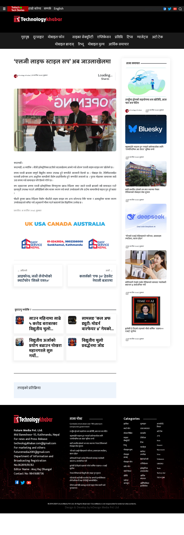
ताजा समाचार (145, 428)
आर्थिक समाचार (119, 44)
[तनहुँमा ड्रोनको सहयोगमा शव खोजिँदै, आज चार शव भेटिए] (146, 82)
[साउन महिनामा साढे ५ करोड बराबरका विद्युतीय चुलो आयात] (20, 320)
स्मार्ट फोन (127, 428)
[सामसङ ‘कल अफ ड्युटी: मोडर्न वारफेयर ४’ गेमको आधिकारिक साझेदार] (72, 320)
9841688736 (36, 473)
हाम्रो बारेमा (34, 8)
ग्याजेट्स (142, 37)
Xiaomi (159, 445)
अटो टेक (157, 37)
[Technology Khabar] (38, 18)
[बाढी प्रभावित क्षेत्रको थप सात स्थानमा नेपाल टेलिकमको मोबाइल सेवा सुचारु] (146, 173)
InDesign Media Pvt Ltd (104, 507)
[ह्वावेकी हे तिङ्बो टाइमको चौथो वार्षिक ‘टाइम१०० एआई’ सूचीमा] (146, 310)
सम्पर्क (47, 8)
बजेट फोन (127, 466)
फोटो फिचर (127, 471)
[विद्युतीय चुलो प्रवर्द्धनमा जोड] (72, 341)
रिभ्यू (81, 44)
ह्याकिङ (126, 423)
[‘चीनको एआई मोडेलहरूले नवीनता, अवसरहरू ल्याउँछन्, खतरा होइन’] (146, 218)
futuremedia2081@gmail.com (32, 452)
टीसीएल (143, 437)
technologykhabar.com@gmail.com (35, 443)
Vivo (158, 454)
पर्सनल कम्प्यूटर (126, 482)
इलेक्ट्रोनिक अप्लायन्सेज (144, 470)
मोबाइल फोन (56, 37)
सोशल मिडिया (128, 433)
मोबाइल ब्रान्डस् (64, 44)
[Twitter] (169, 8)
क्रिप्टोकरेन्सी (144, 459)
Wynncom (161, 449)
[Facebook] (164, 8)
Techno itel (161, 473)
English (58, 8)
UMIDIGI (160, 463)
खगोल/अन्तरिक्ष (143, 453)
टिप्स (130, 37)
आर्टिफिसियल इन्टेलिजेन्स (144, 485)
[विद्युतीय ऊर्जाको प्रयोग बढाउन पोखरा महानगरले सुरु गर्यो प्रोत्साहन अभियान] (20, 341)
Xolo (158, 440)
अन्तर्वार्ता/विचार (160, 425)
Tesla (159, 468)
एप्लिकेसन (104, 37)
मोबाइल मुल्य (96, 44)
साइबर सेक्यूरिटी (82, 37)
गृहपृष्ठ (25, 37)
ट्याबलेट (143, 433)
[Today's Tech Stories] (18, 9)
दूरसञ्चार (38, 37)
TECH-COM (161, 477)
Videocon (160, 459)
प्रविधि (119, 37)
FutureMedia (96, 504)
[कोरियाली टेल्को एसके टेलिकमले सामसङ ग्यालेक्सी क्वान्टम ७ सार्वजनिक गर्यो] (146, 264)
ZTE (158, 436)
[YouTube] (174, 8)
